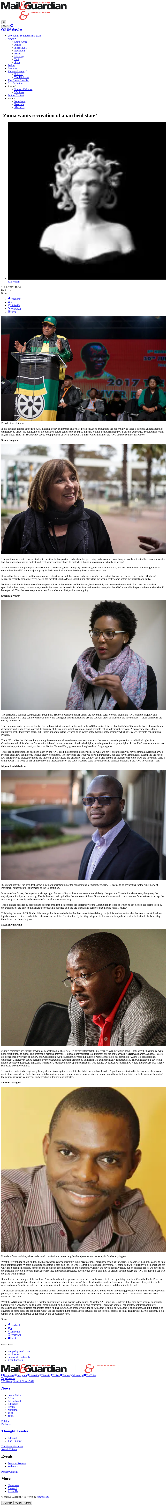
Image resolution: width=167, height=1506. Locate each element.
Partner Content (9, 1471)
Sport (10, 1415)
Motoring (12, 1409)
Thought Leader (15, 1431)
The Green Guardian (12, 1446)
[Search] (12, 26)
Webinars (12, 1466)
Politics (5, 1421)
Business (5, 1424)
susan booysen (15, 1360)
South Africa (14, 1395)
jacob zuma (14, 1354)
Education (13, 1404)
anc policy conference (19, 1351)
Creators (10, 1378)
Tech (10, 1412)
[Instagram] (5, 30)
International (14, 1401)
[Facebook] (2, 30)
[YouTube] (21, 30)
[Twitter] (15, 30)
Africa (11, 1398)
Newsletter (13, 1485)
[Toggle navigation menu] (3, 22)
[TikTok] (13, 30)
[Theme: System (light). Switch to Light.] (5, 26)
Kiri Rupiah (14, 281)
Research (12, 1488)
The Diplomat (15, 1441)
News (5, 1388)
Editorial (12, 1438)
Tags (3, 1378)
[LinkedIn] (8, 30)
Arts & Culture (9, 1449)
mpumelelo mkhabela (19, 1357)
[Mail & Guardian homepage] (83, 11)
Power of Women (17, 1463)
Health (11, 1406)
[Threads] (10, 30)
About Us (13, 1491)
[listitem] (7, 1375)
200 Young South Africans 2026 (17, 1381)
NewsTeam (43, 1496)
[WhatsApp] (18, 30)
